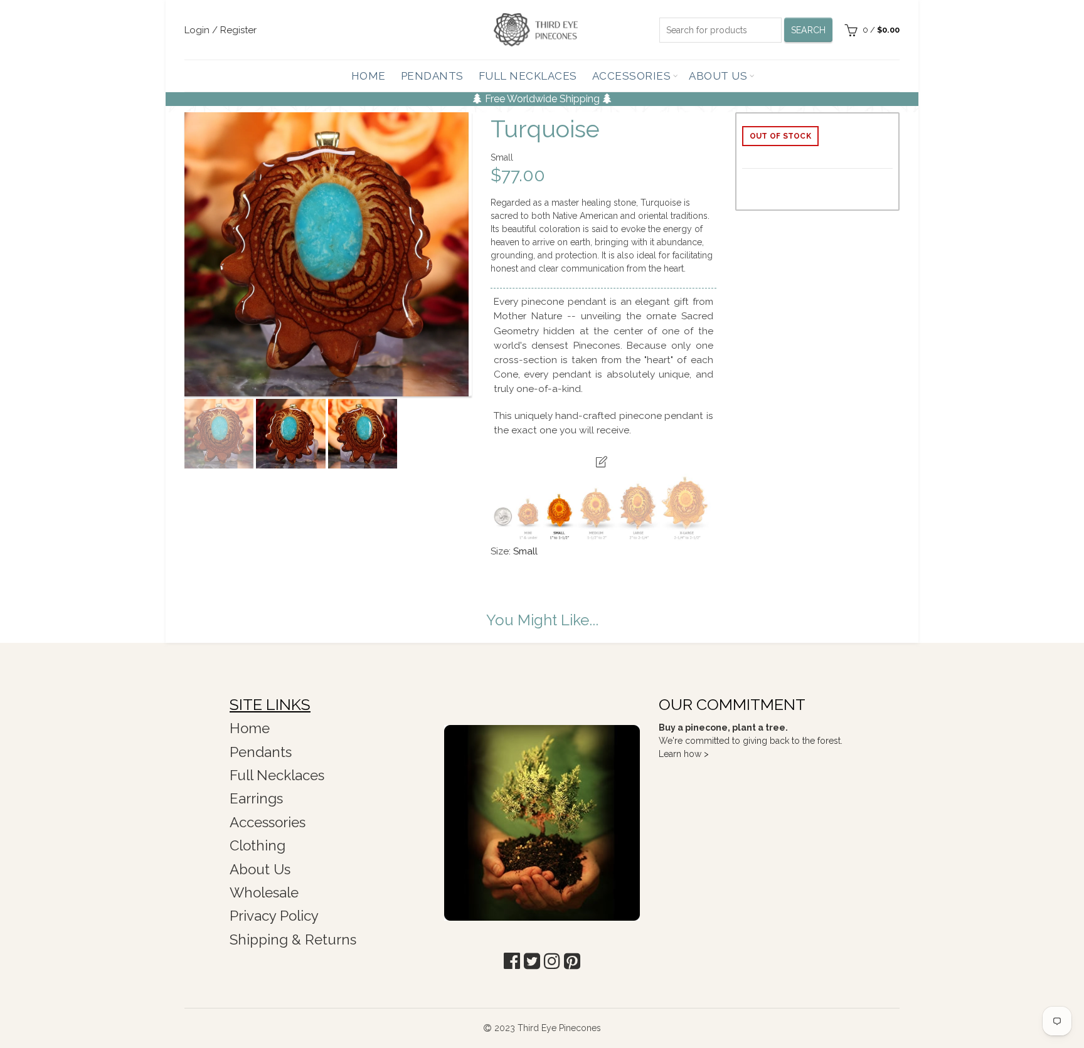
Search (808, 30)
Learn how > (684, 754)
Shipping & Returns (293, 939)
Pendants (432, 76)
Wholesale (264, 892)
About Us (718, 76)
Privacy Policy (274, 916)
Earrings (256, 798)
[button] (512, 961)
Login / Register (220, 30)
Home (368, 76)
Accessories (631, 76)
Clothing (257, 845)
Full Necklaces (528, 76)
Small (525, 551)
